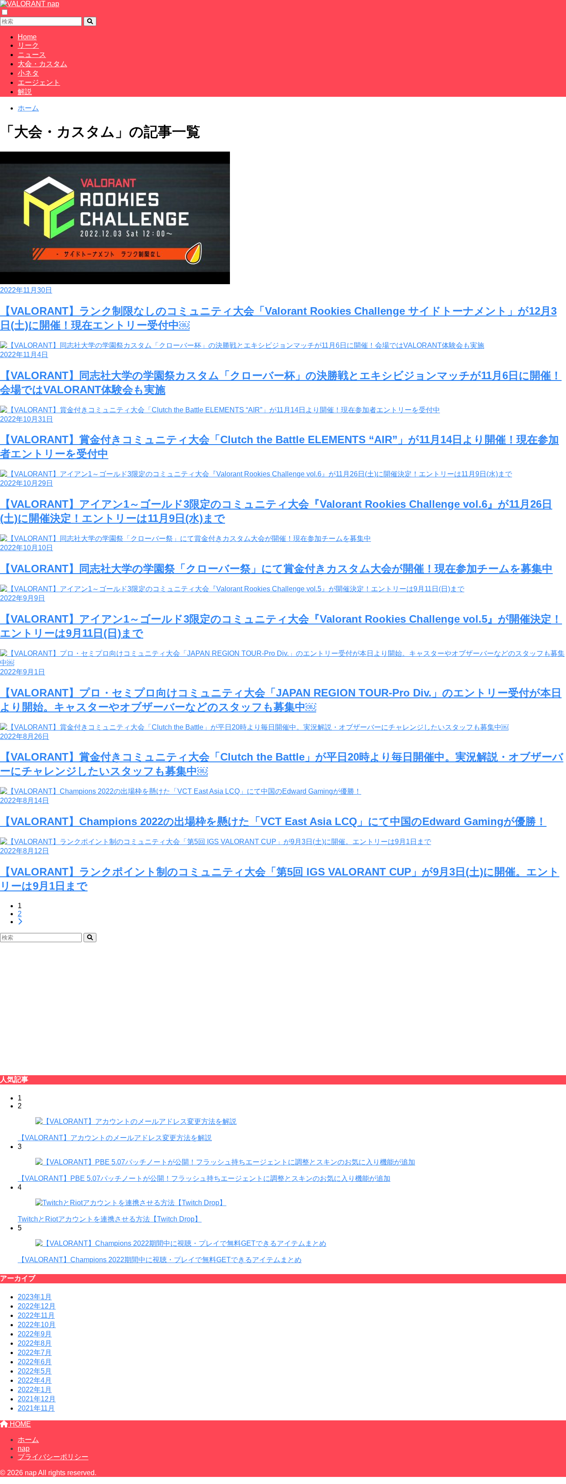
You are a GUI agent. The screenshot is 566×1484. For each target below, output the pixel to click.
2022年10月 (37, 1324)
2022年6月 (35, 1362)
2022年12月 (37, 1306)
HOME (19, 1424)
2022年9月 (35, 1334)
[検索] (90, 21)
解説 (25, 91)
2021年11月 (36, 1408)
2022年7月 (35, 1352)
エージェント (39, 82)
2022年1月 (35, 1389)
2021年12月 (37, 1399)
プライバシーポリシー (53, 1457)
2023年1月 (35, 1297)
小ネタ (28, 73)
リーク (28, 45)
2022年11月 (36, 1315)
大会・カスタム (42, 64)
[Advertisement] (265, 1004)
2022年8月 (35, 1343)
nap (24, 1448)
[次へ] (20, 921)
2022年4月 (35, 1380)
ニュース (32, 54)
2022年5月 (35, 1371)
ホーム (28, 1439)
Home (27, 37)
